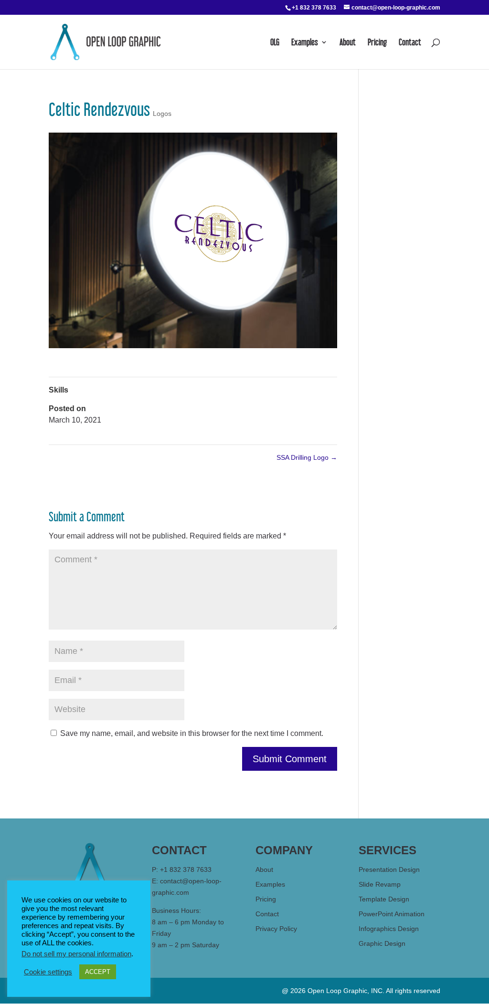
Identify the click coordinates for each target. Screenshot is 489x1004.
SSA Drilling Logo (306, 457)
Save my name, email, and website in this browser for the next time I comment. (191, 733)
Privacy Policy (276, 928)
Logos (162, 113)
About (348, 43)
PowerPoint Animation (392, 914)
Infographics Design (389, 928)
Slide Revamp (380, 884)
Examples (304, 43)
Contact (410, 43)
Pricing (377, 43)
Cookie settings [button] (48, 972)
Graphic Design (382, 943)
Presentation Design (389, 869)
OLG (274, 43)
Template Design (384, 899)
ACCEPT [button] (97, 971)
